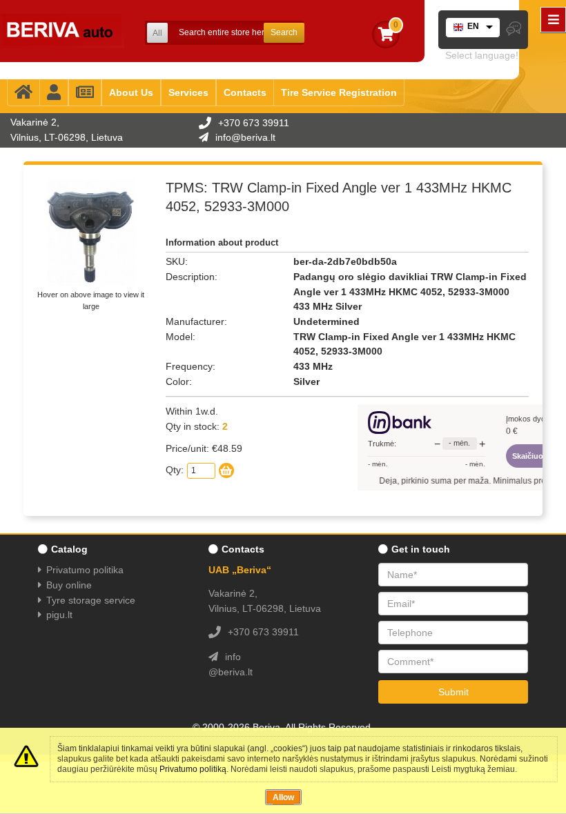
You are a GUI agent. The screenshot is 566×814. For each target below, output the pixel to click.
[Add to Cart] (226, 470)
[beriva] (62, 31)
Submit (453, 691)
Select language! (481, 55)
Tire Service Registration (339, 92)
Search (284, 32)
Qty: (175, 469)
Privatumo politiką (192, 769)
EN (473, 26)
